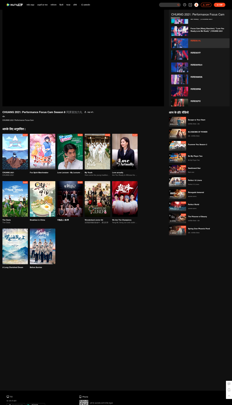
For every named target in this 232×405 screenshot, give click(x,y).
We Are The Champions (121, 220)
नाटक (68, 4)
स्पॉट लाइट (30, 4)
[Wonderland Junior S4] (97, 199)
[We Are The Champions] (125, 199)
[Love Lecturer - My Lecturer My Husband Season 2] (70, 151)
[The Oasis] (15, 199)
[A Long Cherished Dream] (15, 246)
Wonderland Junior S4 (94, 220)
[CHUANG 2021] (15, 151)
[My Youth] (97, 151)
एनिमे (75, 4)
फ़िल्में (61, 4)
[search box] (178, 4)
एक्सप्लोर (87, 4)
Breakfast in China (37, 220)
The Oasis (6, 220)
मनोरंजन (53, 4)
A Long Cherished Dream (12, 267)
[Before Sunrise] (42, 246)
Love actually (117, 172)
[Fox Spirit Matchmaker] (42, 151)
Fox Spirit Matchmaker (39, 172)
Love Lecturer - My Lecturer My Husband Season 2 (78, 172)
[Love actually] (125, 151)
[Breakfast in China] (42, 199)
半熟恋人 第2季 (63, 220)
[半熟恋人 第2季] (70, 199)
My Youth (88, 172)
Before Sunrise (36, 267)
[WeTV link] (15, 5)
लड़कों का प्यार (42, 4)
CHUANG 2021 (8, 172)
